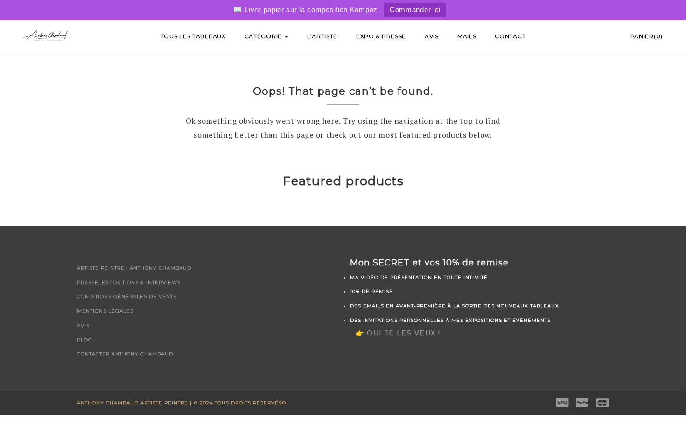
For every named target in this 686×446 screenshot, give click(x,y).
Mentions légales (105, 311)
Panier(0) (646, 36)
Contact (510, 36)
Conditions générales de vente (127, 296)
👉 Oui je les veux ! (398, 333)
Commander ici (415, 10)
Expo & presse (381, 36)
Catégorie (264, 36)
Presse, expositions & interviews (129, 282)
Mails (466, 36)
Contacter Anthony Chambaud (125, 354)
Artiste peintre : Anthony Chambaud (134, 268)
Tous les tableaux (193, 36)
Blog (84, 340)
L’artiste (322, 36)
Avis (432, 36)
